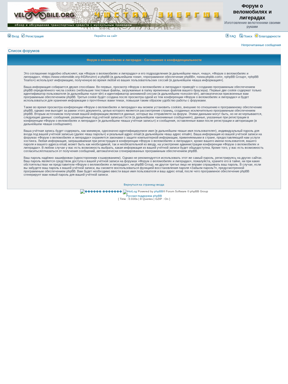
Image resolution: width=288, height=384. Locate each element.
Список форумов (23, 50)
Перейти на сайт (105, 35)
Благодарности (269, 36)
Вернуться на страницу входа (144, 184)
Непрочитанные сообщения (261, 45)
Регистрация (34, 36)
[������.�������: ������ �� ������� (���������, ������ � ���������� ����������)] (101, 191)
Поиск (247, 36)
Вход (15, 36)
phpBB (158, 191)
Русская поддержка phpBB (144, 195)
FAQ (232, 36)
